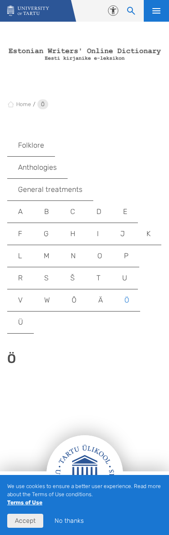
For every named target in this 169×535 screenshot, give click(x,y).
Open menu (156, 11)
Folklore (31, 145)
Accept (25, 521)
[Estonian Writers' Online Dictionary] (28, 11)
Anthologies (37, 167)
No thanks (69, 521)
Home (23, 104)
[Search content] (131, 11)
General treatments (50, 189)
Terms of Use (24, 502)
